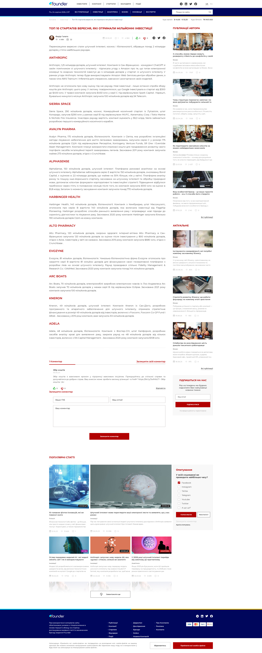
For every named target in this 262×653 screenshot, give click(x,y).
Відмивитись (160, 646)
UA (207, 4)
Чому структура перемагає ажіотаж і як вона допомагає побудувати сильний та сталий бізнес (192, 102)
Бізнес (125, 12)
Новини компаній (141, 636)
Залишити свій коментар (150, 361)
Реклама (160, 626)
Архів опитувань (183, 525)
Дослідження (139, 626)
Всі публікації (82, 12)
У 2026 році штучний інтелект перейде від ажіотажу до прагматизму (150, 558)
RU (211, 4)
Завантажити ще (113, 594)
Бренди (136, 630)
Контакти (160, 630)
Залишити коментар (109, 436)
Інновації (137, 12)
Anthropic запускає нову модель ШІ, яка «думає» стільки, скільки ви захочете (109, 558)
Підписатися (193, 404)
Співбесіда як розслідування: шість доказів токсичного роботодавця (190, 344)
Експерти (151, 12)
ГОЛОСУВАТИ (186, 515)
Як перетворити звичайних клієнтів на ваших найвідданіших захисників (191, 147)
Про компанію (162, 623)
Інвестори (82, 4)
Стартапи (111, 4)
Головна (52, 20)
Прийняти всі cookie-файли (193, 646)
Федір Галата (62, 36)
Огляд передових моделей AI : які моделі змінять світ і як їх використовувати (68, 558)
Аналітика (112, 12)
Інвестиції (98, 12)
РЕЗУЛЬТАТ (203, 515)
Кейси (136, 633)
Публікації (113, 623)
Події (138, 4)
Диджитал (137, 623)
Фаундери (126, 4)
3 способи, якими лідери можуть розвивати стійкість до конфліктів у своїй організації (193, 56)
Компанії (96, 4)
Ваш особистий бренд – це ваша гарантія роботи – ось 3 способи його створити (193, 193)
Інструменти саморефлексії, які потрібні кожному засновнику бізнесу (192, 252)
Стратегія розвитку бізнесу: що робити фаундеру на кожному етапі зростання (191, 298)
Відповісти (160, 388)
